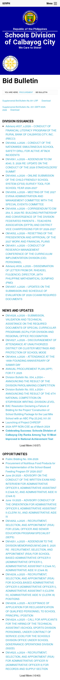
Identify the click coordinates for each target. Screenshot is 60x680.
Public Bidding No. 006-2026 (22, 459)
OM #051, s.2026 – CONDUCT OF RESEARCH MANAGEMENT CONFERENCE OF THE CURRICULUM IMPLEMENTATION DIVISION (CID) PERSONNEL (29, 254)
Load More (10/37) (30, 445)
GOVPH (6, 3)
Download (46, 100)
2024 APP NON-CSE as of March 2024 (28, 426)
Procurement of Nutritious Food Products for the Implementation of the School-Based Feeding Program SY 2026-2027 (30, 467)
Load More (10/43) (30, 675)
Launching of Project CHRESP (23, 422)
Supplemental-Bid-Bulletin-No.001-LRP (20, 100)
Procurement (26, 92)
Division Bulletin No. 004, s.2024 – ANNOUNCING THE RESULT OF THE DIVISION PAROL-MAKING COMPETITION (30, 381)
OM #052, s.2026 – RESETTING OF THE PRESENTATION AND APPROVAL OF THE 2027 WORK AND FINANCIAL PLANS (31, 237)
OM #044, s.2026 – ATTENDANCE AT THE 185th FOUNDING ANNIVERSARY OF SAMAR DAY (30, 361)
